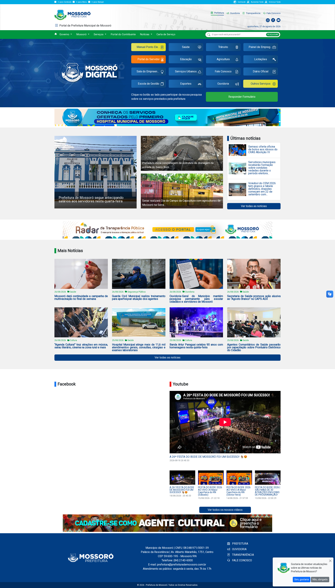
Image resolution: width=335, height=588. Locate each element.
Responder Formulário (241, 96)
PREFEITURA (239, 543)
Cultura (73, 340)
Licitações (260, 59)
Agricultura (223, 59)
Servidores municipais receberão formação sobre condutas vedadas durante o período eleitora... (262, 168)
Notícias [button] (145, 34)
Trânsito (223, 47)
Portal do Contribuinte (123, 34)
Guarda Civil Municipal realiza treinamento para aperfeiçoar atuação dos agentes (138, 297)
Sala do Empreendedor (150, 71)
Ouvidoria (235, 13)
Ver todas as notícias (254, 206)
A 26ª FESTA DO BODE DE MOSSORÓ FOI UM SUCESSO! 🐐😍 (208, 456)
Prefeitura (219, 13)
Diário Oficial (260, 71)
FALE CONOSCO (241, 560)
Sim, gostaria (301, 579)
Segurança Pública (137, 292)
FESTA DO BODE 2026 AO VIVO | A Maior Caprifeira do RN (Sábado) (210, 491)
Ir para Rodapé (98, 2)
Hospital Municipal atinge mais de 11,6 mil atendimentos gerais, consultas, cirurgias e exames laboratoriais (138, 347)
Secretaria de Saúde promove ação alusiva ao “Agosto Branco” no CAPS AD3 (254, 297)
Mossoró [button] (81, 34)
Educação (186, 59)
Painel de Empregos (261, 47)
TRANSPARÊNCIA (242, 554)
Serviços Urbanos (186, 71)
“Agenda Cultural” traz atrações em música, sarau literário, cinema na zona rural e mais (81, 346)
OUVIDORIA (239, 549)
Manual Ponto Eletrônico (151, 47)
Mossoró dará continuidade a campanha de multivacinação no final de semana (81, 297)
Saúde (186, 47)
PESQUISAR (272, 34)
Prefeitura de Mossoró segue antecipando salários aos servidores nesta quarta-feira (91, 199)
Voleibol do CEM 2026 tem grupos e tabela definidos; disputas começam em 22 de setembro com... (262, 189)
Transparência (252, 13)
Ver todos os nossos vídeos (225, 509)
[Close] (330, 561)
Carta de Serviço (166, 34)
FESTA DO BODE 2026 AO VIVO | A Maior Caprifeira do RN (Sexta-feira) (238, 491)
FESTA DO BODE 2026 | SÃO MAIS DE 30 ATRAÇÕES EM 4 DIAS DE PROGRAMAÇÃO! (267, 491)
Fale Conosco (273, 13)
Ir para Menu (81, 2)
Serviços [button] (99, 34)
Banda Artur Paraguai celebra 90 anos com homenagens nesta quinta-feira (196, 346)
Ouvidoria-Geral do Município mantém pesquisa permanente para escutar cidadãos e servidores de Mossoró (196, 299)
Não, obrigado (320, 579)
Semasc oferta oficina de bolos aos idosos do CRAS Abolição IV (262, 149)
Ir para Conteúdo (64, 2)
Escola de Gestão (148, 83)
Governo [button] (64, 34)
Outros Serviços (260, 83)
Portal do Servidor (148, 59)
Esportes (185, 83)
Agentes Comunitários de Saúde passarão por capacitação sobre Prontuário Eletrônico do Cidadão (254, 347)
